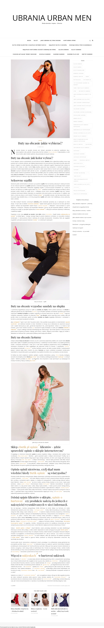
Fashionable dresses (59, 577)
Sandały (61, 313)
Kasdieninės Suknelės (29, 575)
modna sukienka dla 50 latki (82, 133)
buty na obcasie (52, 152)
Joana (13, 585)
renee (75, 160)
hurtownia (62, 515)
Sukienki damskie (58, 54)
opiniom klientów (28, 535)
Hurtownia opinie (69, 40)
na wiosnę (89, 144)
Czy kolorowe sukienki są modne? (81, 83)
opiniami (35, 512)
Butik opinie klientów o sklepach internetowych (29, 45)
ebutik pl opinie (28, 447)
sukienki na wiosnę (79, 172)
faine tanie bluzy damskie (81, 88)
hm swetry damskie (84, 91)
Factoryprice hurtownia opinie (28, 521)
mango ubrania (78, 121)
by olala (28, 358)
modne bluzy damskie (80, 136)
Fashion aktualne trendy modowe (25, 54)
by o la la (32, 360)
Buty (37, 315)
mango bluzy (77, 118)
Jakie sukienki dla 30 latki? (82, 99)
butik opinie (24, 456)
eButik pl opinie (65, 487)
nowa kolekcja (15, 551)
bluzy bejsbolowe (79, 70)
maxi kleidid (41, 570)
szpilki (39, 189)
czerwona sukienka (33, 203)
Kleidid (48, 563)
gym (75, 91)
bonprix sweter (78, 76)
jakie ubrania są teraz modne (51, 40)
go (33, 327)
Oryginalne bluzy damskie (81, 147)
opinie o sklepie (25, 484)
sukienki (76, 169)
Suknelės (23, 559)
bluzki (57, 355)
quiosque (76, 150)
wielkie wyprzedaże (79, 190)
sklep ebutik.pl (78, 163)
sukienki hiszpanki (42, 205)
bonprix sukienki (79, 73)
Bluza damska (78, 63)
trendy (35, 220)
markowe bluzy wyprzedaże (82, 129)
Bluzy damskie (76, 49)
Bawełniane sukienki (26, 570)
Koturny (67, 346)
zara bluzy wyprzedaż (80, 193)
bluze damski (78, 67)
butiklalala (77, 79)
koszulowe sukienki (80, 115)
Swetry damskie (87, 54)
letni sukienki (40, 209)
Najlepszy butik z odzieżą (58, 45)
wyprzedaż (29, 544)
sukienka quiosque (79, 166)
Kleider (41, 566)
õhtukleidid (28, 566)
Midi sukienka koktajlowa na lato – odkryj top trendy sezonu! (60, 611)
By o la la (33, 357)
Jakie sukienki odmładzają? (82, 102)
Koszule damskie (45, 54)
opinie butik (41, 461)
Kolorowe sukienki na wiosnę (82, 112)
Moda (29, 40)
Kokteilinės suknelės (39, 568)
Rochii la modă (47, 579)
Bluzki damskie (64, 49)
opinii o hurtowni (54, 519)
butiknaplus (87, 79)
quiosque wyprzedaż (80, 157)
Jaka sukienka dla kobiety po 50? (82, 95)
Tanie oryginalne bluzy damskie (81, 180)
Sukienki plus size (73, 54)
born (87, 76)
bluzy (36, 40)
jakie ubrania (27, 482)
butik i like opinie (26, 459)
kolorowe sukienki (79, 108)
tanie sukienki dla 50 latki (82, 184)
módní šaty (55, 561)
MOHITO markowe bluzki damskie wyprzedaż (81, 140)
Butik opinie (37, 473)
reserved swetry (85, 160)
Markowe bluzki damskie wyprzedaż (81, 125)
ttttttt (76, 187)
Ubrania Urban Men (52, 18)
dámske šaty (46, 564)
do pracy (34, 311)
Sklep (19, 456)
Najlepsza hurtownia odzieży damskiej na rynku (39, 49)
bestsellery (49, 214)
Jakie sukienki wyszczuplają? (82, 105)
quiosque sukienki (79, 153)
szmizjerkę (16, 322)
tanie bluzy (77, 176)
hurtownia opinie (39, 510)
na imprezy (28, 348)
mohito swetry (78, 144)
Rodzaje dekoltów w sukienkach (80, 45)
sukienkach (29, 555)
